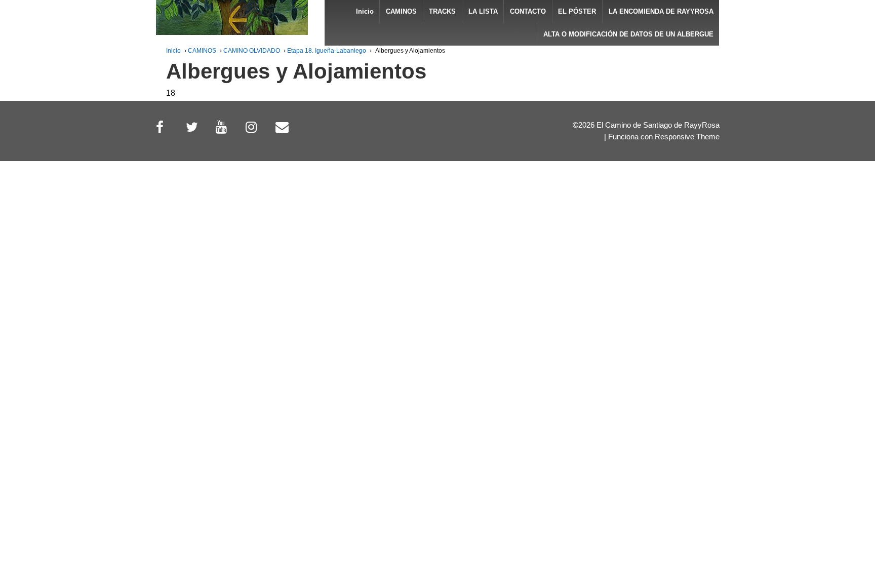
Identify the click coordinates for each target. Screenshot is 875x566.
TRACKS (442, 11)
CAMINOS (401, 11)
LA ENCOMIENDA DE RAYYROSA (661, 11)
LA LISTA (483, 11)
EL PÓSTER (577, 11)
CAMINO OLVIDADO (251, 50)
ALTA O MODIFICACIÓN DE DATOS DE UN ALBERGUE (628, 34)
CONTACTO (528, 11)
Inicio (365, 11)
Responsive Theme (687, 137)
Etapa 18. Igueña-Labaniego (326, 50)
